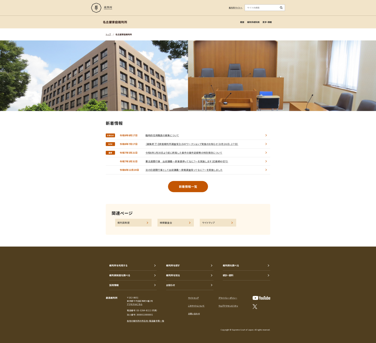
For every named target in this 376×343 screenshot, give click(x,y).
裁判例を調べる (231, 265)
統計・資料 (228, 275)
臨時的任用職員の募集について (162, 135)
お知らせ (170, 285)
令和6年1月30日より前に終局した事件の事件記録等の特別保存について (184, 152)
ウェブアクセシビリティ (228, 305)
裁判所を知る (173, 275)
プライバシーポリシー (227, 297)
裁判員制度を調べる (119, 275)
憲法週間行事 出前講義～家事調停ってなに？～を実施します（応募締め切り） (187, 161)
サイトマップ (208, 222)
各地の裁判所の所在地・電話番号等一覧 (145, 320)
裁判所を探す (173, 265)
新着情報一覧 (188, 186)
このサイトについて (196, 305)
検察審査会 (166, 222)
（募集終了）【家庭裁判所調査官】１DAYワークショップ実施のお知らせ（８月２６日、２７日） (192, 144)
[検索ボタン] (281, 8)
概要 (242, 22)
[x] (255, 306)
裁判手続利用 (253, 22)
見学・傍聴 (267, 22)
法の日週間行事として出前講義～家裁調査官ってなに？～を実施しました (184, 170)
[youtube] (261, 298)
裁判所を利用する (118, 265)
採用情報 (114, 285)
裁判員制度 (124, 222)
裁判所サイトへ (235, 7)
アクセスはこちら (134, 304)
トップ (108, 34)
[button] (365, 236)
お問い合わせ (194, 313)
